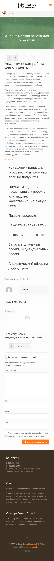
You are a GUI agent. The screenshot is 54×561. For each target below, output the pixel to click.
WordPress (36, 547)
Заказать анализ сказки (27, 235)
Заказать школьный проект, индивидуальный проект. (28, 249)
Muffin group (31, 544)
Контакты (9, 160)
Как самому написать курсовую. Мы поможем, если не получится (28, 172)
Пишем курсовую (22, 215)
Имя (7, 401)
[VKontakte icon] (28, 551)
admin (25, 289)
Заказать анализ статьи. (27, 225)
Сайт (7, 422)
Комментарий (11, 371)
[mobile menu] (50, 5)
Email (7, 412)
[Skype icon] (26, 551)
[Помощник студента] (27, 5)
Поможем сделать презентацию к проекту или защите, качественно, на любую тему (27, 196)
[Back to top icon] (27, 538)
